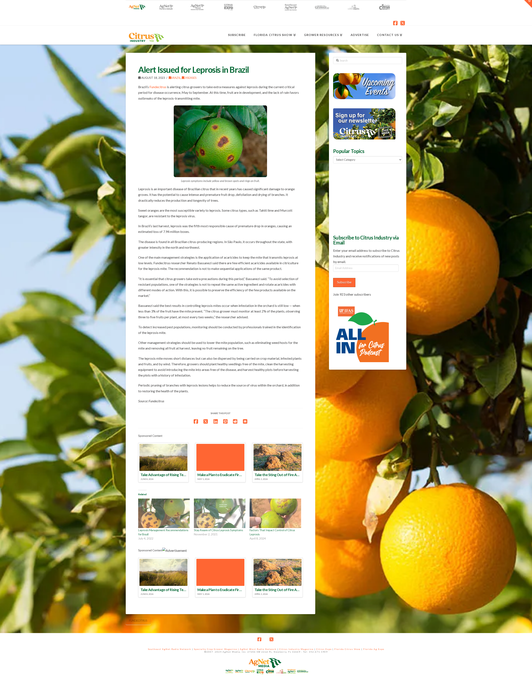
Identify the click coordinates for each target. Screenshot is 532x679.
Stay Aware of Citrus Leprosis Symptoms (218, 530)
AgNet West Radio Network (258, 649)
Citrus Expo (324, 649)
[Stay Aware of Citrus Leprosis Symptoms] (219, 513)
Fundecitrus (157, 87)
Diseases (190, 77)
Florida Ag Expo (373, 649)
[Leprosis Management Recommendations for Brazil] (164, 513)
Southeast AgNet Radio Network (169, 649)
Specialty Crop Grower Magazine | (217, 649)
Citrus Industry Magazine (296, 649)
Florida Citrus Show (347, 649)
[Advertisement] (364, 199)
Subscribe (344, 282)
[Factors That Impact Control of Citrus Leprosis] (275, 513)
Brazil (176, 77)
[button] (528, 4)
